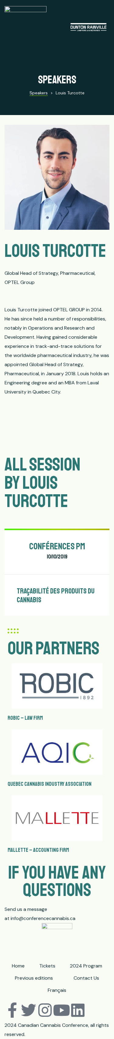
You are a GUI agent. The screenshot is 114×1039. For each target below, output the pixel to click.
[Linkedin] (77, 1010)
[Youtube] (61, 1010)
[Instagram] (45, 1010)
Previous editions (34, 978)
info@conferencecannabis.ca (43, 918)
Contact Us (86, 978)
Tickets (47, 966)
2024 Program (86, 966)
